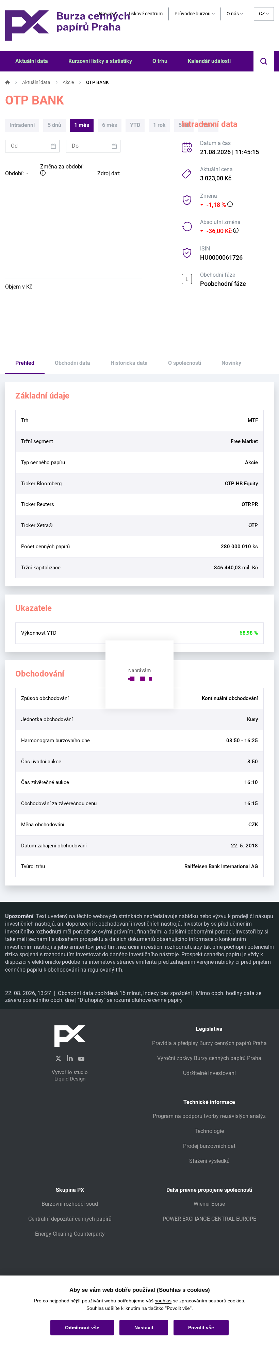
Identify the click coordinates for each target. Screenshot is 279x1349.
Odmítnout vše (82, 1327)
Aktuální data (36, 82)
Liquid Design (69, 1079)
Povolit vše (201, 1327)
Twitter (58, 1058)
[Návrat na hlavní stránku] (67, 25)
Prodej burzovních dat (209, 1146)
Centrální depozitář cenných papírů (70, 1219)
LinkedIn (70, 1058)
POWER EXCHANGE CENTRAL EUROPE (209, 1219)
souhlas (163, 1300)
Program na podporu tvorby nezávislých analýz (209, 1116)
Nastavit (143, 1327)
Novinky (107, 13)
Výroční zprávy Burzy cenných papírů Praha (209, 1058)
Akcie (68, 82)
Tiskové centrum (145, 13)
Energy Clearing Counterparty (70, 1234)
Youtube (81, 1058)
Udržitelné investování (209, 1073)
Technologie (209, 1131)
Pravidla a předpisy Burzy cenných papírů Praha (209, 1043)
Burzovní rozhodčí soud (70, 1204)
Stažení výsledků (209, 1161)
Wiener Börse (209, 1204)
